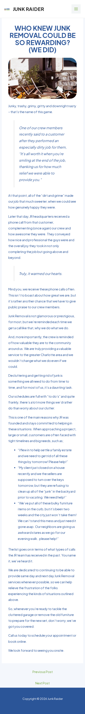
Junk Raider (28, 9)
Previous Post (42, 672)
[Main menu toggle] (76, 9)
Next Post (42, 683)
